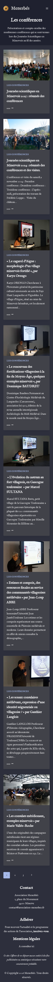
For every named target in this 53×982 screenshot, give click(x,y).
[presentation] (26, 65)
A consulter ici (26, 946)
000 (10, 108)
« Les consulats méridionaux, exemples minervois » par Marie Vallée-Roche (25, 821)
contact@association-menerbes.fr (26, 907)
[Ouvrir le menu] (47, 8)
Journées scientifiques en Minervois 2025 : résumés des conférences (25, 96)
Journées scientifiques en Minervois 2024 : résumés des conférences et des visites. (26, 165)
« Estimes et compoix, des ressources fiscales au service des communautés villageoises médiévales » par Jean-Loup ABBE (26, 592)
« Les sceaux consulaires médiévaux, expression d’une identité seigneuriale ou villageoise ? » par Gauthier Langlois (26, 707)
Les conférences (18, 85)
